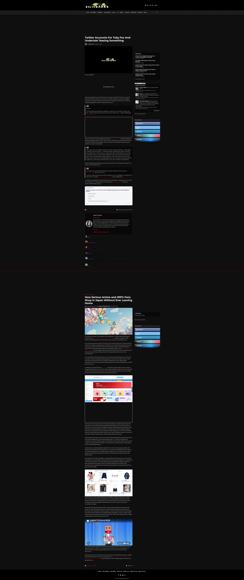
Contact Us (126, 571)
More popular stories (140, 79)
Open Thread (105, 571)
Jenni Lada (91, 44)
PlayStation (107, 12)
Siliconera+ (93, 12)
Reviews (127, 12)
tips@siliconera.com (124, 578)
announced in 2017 (117, 182)
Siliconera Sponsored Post (104, 306)
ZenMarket (104, 367)
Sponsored (91, 294)
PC (117, 12)
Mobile (121, 12)
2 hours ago (142, 98)
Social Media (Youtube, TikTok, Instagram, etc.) (98, 201)
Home (87, 12)
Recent (139, 83)
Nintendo (99, 12)
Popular (143, 83)
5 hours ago (145, 108)
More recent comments (140, 113)
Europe (120, 209)
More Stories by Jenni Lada (101, 232)
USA (131, 209)
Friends (89, 198)
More (145, 12)
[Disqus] (108, 251)
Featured (87, 294)
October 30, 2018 (90, 114)
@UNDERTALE (90, 172)
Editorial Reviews (92, 193)
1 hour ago (141, 91)
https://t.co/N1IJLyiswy (105, 176)
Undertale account (115, 138)
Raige (140, 93)
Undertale (128, 209)
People (136, 83)
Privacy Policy (142, 571)
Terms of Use (133, 571)
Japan (124, 209)
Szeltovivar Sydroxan (144, 101)
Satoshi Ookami (143, 87)
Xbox (113, 12)
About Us (119, 571)
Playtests (139, 12)
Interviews (133, 12)
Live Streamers (91, 196)
